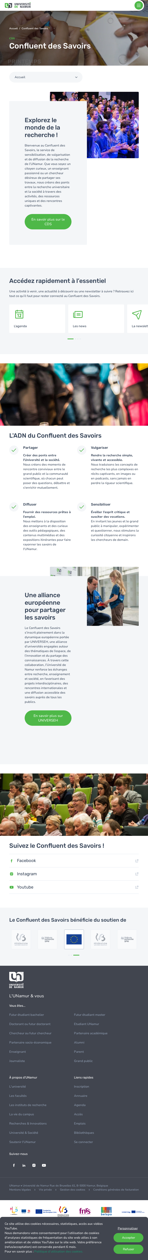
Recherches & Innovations (28, 1123)
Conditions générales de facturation (116, 1189)
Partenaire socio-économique (30, 1042)
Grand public (83, 1061)
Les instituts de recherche (27, 1105)
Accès (78, 1114)
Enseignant (17, 1052)
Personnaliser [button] (128, 1228)
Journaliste (17, 1061)
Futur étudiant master (89, 1015)
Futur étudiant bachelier (26, 1015)
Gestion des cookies (72, 1189)
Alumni (79, 1042)
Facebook (26, 860)
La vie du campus (21, 1114)
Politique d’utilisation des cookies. (58, 1251)
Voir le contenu (37, 318)
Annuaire (80, 1096)
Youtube (25, 887)
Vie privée (45, 1189)
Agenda (80, 1105)
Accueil (13, 28)
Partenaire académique (91, 1033)
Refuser (128, 1249)
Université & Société (23, 1133)
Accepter (128, 1238)
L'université (17, 1086)
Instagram (27, 873)
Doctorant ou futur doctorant (29, 1024)
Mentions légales (20, 1189)
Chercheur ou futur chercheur (30, 1033)
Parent (79, 1052)
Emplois (80, 1123)
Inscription (81, 1086)
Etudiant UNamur (86, 1024)
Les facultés (18, 1096)
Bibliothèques (84, 1133)
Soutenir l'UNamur (22, 1142)
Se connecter (83, 1142)
